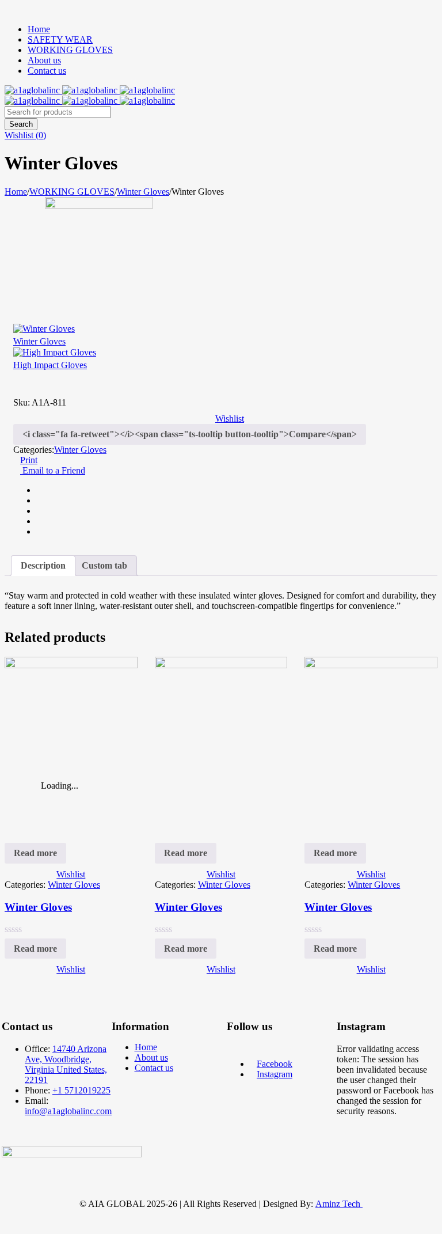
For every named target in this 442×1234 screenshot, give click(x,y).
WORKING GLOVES (70, 50)
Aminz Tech (337, 1204)
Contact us (47, 70)
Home (39, 29)
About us (44, 60)
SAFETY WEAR (60, 39)
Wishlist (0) (25, 135)
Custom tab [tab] (104, 565)
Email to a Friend (52, 470)
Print (28, 460)
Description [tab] (43, 565)
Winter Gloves (143, 191)
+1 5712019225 (81, 1090)
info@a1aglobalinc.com (68, 1111)
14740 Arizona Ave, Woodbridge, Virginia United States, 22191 (66, 1064)
